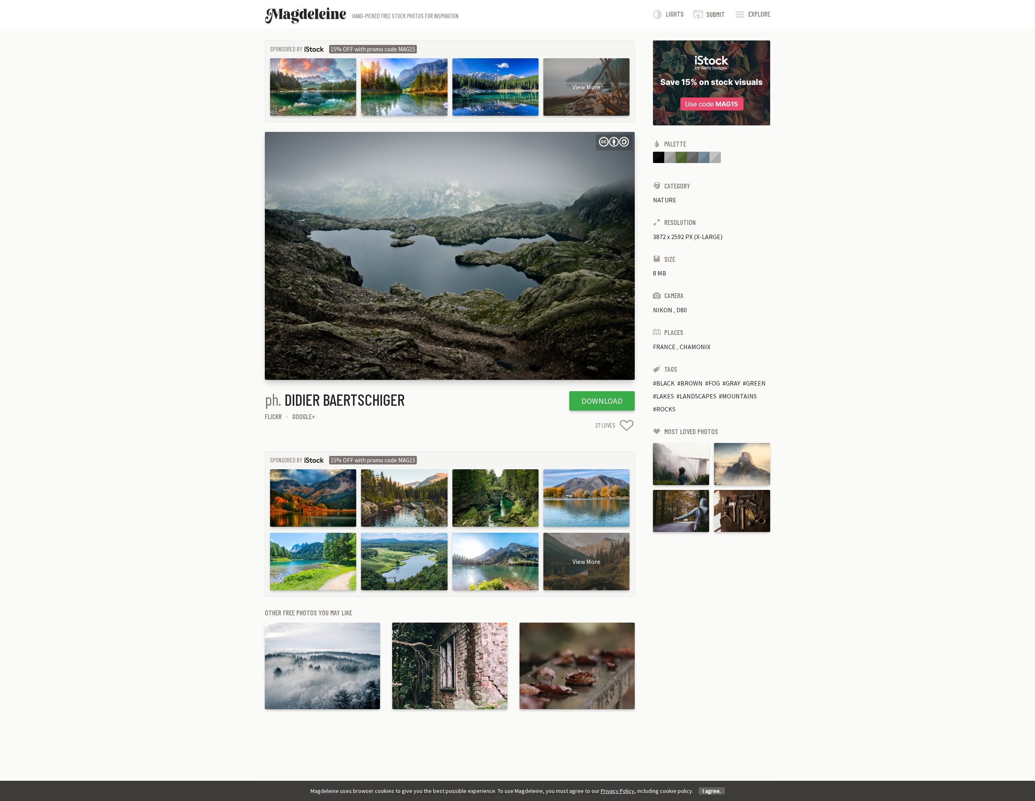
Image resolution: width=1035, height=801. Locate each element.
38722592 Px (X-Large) (687, 237)
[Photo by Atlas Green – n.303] (681, 511)
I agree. (712, 791)
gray (733, 383)
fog (714, 383)
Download (602, 401)
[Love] (627, 425)
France (664, 347)
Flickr (273, 416)
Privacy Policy (617, 791)
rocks (666, 409)
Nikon (662, 310)
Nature (664, 200)
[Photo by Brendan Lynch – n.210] (742, 464)
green (756, 383)
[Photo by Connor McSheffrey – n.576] (681, 464)
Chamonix (695, 347)
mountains (739, 396)
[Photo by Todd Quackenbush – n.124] (742, 511)
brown (691, 383)
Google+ (303, 416)
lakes (665, 396)
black (665, 383)
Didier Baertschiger (345, 399)
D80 (681, 310)
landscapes (698, 396)
